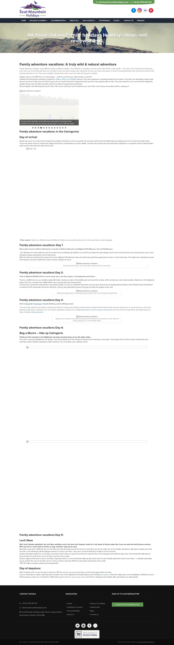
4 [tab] (41, 127)
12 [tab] (62, 127)
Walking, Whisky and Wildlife (66, 79)
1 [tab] (32, 127)
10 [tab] (57, 127)
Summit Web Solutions (146, 642)
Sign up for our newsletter (127, 605)
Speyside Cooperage (33, 304)
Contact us (94, 614)
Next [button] (76, 107)
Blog (92, 611)
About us (70, 614)
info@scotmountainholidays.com (113, 2)
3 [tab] (38, 127)
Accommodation (73, 611)
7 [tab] (49, 127)
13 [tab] (65, 127)
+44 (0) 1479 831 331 (142, 2)
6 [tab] (46, 127)
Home (69, 603)
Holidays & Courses (75, 607)
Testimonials (95, 607)
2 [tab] (35, 127)
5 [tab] (43, 127)
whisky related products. (35, 312)
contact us (106, 575)
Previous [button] (22, 107)
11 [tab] (60, 127)
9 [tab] (54, 127)
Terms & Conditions (97, 603)
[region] (49, 107)
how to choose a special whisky (96, 310)
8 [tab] (52, 127)
